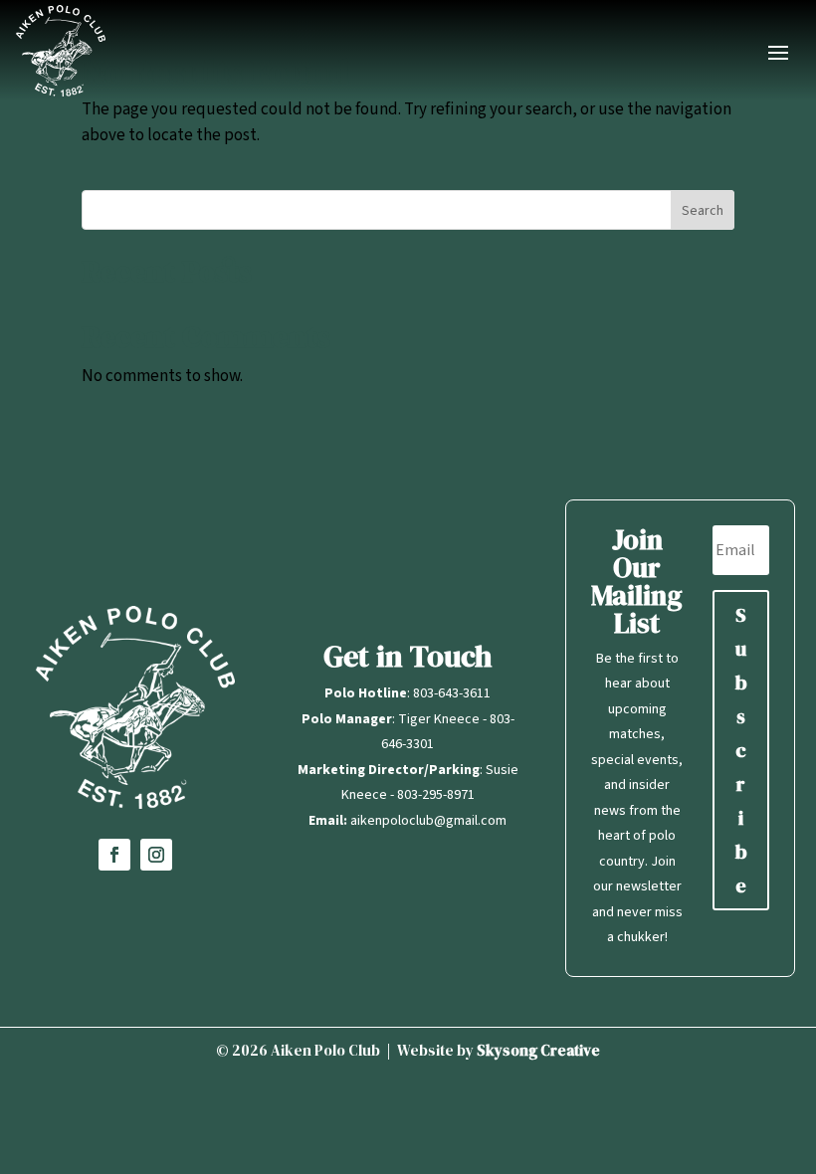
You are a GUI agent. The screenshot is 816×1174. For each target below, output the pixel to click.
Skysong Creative (538, 1050)
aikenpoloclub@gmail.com (428, 821)
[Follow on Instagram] (156, 855)
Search (702, 211)
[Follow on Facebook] (114, 855)
